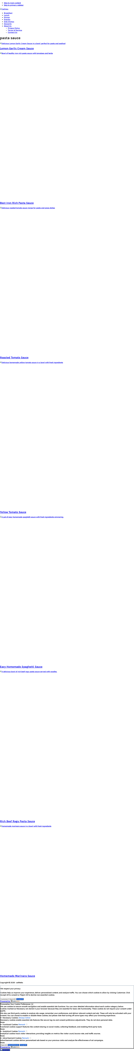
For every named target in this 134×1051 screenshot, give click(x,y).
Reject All (12, 999)
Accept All (20, 999)
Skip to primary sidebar (14, 5)
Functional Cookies (10, 1024)
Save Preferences (13, 1045)
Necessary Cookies (10, 1018)
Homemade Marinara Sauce (17, 975)
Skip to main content (12, 3)
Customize (4, 999)
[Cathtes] (4, 9)
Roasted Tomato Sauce (14, 357)
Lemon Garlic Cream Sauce (17, 48)
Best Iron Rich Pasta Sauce (17, 202)
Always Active (24, 1018)
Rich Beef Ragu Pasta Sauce (17, 821)
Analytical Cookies (10, 1031)
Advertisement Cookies (12, 1038)
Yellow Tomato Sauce (13, 512)
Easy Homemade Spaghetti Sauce (21, 666)
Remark (21, 1024)
